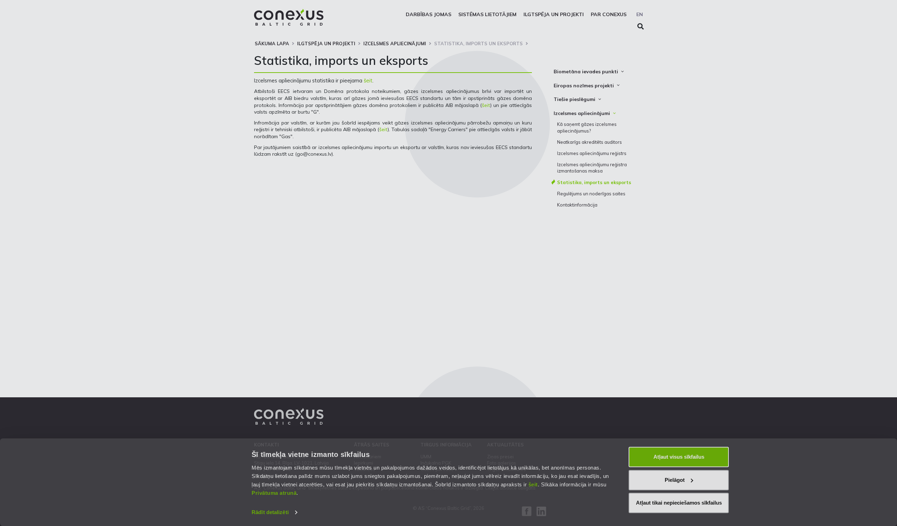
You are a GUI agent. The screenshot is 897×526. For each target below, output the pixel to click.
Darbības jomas (428, 14)
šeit (533, 484)
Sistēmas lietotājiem (487, 14)
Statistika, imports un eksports (478, 43)
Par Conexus (608, 14)
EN (639, 14)
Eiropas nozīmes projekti (584, 85)
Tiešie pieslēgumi (574, 99)
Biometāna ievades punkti (586, 71)
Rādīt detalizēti (270, 512)
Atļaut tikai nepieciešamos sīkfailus (679, 503)
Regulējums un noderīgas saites (591, 193)
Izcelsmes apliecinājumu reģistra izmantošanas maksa (592, 168)
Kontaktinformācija (577, 205)
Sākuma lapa (272, 43)
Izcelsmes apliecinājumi (394, 43)
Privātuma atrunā (274, 493)
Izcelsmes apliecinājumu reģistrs (591, 153)
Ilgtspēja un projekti (553, 14)
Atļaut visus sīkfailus (678, 457)
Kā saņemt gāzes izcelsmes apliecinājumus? (587, 127)
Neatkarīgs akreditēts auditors (589, 142)
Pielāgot (675, 480)
